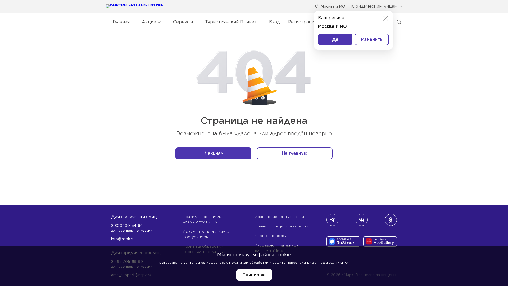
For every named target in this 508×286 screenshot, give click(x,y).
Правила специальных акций (282, 226)
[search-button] (399, 22)
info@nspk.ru (122, 239)
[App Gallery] (380, 242)
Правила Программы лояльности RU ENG (202, 219)
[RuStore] (343, 242)
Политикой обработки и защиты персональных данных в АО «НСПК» (289, 263)
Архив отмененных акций (279, 217)
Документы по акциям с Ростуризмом (206, 234)
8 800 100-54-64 (127, 226)
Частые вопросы (271, 236)
